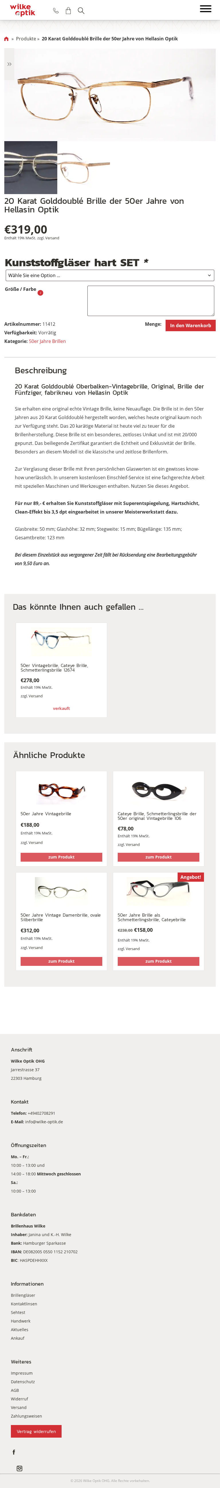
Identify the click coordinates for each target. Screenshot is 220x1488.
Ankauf (17, 1338)
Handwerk (20, 1321)
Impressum (22, 1373)
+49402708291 (41, 1113)
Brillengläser (23, 1295)
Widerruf (19, 1399)
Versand (52, 237)
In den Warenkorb (190, 325)
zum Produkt (61, 857)
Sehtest (18, 1312)
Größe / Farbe (20, 289)
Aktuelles (19, 1329)
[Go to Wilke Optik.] (6, 38)
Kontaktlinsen (24, 1304)
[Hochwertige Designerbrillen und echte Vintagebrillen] (22, 10)
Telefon (55, 10)
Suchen (81, 10)
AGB (15, 1390)
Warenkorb (68, 10)
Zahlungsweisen (26, 1416)
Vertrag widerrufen (36, 1431)
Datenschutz (23, 1381)
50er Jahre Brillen (47, 341)
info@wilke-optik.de (44, 1121)
